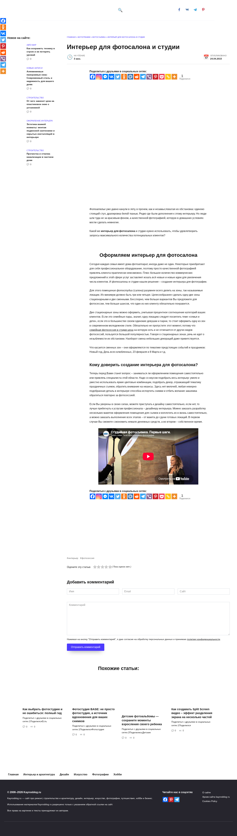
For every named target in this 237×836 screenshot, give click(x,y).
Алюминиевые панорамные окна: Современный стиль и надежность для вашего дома (40, 78)
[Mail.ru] (130, 77)
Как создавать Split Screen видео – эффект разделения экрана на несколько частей (191, 713)
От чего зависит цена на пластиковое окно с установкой (40, 104)
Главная (36, 25)
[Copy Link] (168, 77)
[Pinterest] (155, 77)
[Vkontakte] (111, 77)
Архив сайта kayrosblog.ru (216, 797)
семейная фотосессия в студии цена (111, 330)
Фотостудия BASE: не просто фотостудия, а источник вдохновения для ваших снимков (93, 715)
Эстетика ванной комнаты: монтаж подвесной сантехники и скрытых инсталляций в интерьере (41, 131)
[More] (174, 77)
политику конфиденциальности (203, 639)
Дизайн (138, 25)
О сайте (206, 792)
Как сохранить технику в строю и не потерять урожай (41, 51)
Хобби (155, 25)
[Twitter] (118, 77)
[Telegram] (143, 77)
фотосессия (88, 558)
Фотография (116, 25)
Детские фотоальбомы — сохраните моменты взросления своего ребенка (142, 720)
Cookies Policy (209, 801)
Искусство (93, 25)
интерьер (73, 558)
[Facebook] (92, 77)
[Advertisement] (148, 533)
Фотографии (100, 774)
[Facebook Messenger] (105, 77)
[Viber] (149, 77)
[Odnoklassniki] (124, 77)
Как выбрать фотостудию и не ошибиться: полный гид (42, 711)
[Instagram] (99, 77)
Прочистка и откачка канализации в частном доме (40, 157)
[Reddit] (136, 77)
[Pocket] (162, 77)
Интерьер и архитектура (61, 25)
